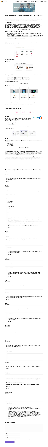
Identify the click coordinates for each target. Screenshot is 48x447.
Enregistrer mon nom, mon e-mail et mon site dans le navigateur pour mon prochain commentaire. (20, 439)
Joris (6, 280)
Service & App (36, 1)
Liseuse (21, 1)
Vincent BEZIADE (10, 201)
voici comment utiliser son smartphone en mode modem (30, 26)
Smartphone (25, 1)
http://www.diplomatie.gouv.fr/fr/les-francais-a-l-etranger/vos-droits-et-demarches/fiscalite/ (22, 411)
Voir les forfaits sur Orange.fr (24, 83)
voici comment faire (21, 152)
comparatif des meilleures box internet (21, 157)
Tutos (41, 1)
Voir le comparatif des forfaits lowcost (24, 29)
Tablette (17, 1)
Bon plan (32, 1)
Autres (45, 1)
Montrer (10, 22)
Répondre (7, 181)
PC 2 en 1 (29, 1)
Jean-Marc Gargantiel (8, 392)
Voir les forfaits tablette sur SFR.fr (24, 147)
